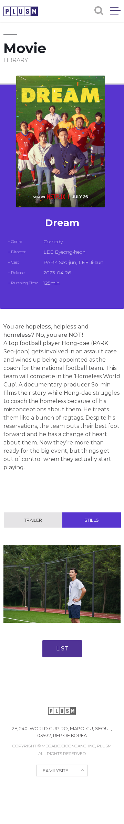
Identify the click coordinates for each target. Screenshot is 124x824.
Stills (91, 520)
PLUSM (20, 11)
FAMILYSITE (55, 770)
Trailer (33, 520)
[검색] (98, 11)
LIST (62, 648)
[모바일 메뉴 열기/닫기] (115, 10)
